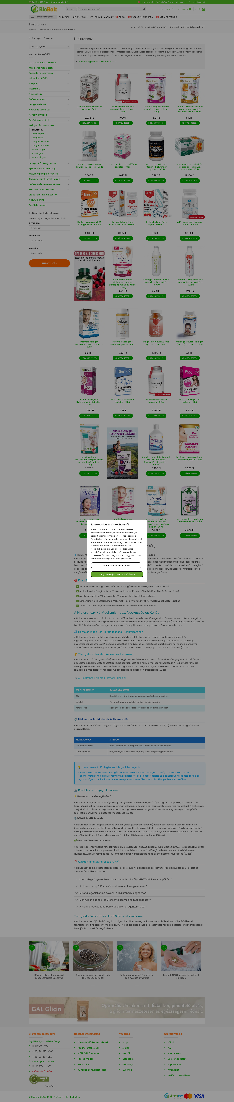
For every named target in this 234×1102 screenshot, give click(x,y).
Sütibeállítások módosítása (116, 565)
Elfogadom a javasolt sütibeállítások (117, 574)
